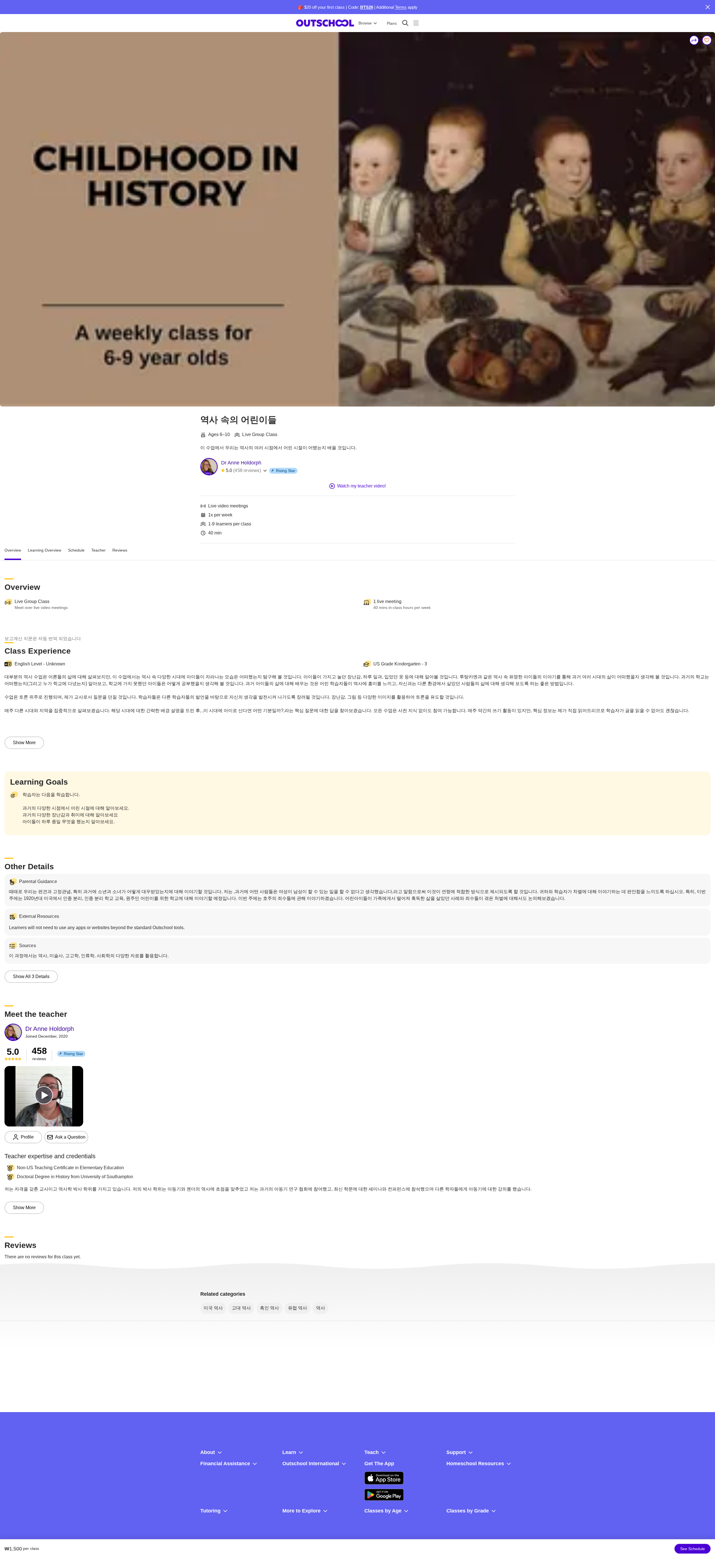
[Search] (405, 23)
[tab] (12, 550)
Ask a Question (70, 1137)
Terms (401, 7)
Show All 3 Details (31, 976)
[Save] (707, 40)
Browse (365, 23)
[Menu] (416, 23)
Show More (24, 742)
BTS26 (366, 7)
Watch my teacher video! (361, 486)
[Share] (694, 40)
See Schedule (692, 1548)
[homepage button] (325, 23)
